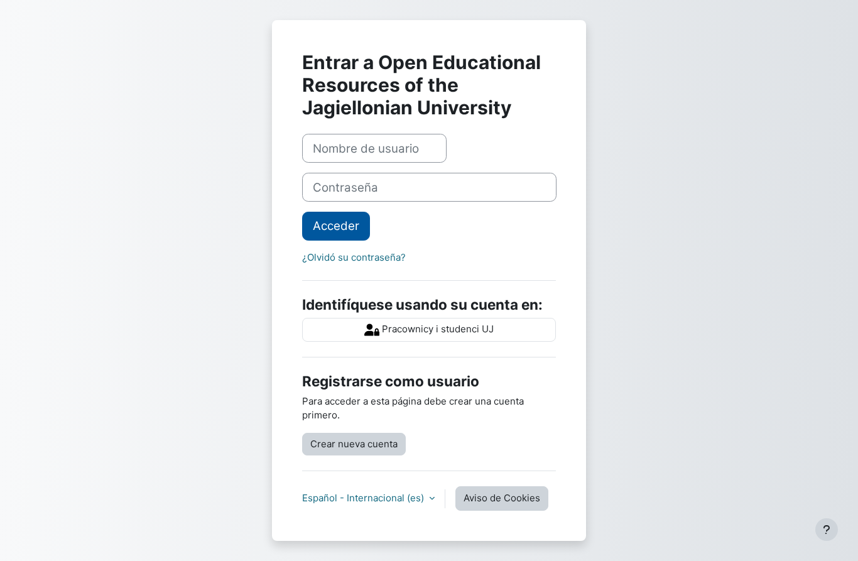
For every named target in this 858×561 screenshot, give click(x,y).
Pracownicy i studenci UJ (436, 329)
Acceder (336, 226)
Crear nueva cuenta (354, 444)
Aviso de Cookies (502, 498)
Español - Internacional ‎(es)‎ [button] (364, 498)
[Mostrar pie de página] (826, 529)
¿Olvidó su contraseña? (354, 257)
